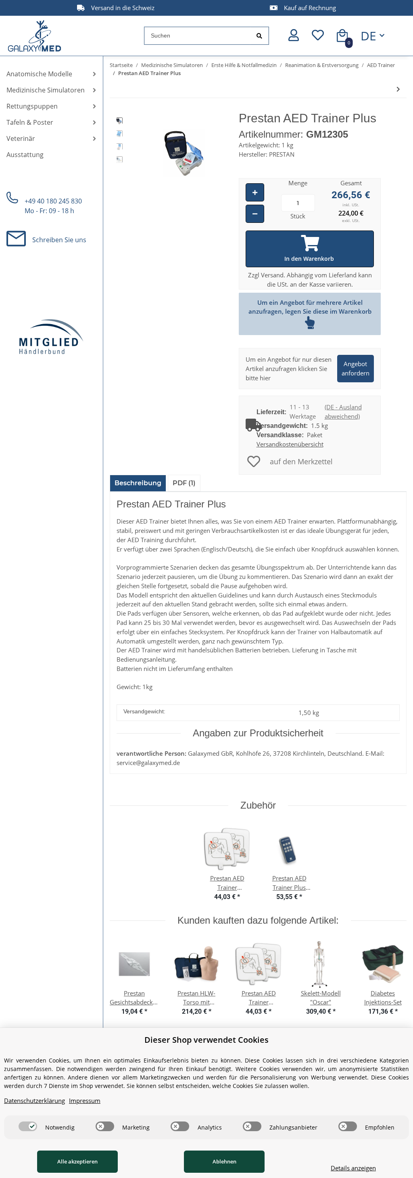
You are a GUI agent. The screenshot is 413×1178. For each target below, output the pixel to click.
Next (206, 153)
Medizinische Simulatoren (45, 90)
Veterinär (20, 138)
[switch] (28, 1126)
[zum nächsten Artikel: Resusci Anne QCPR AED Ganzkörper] (398, 89)
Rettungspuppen (32, 106)
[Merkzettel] (317, 35)
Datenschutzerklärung (34, 1100)
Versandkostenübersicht (290, 444)
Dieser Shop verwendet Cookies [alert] (206, 1039)
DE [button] (368, 35)
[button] (293, 35)
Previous (162, 153)
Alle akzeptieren (77, 1161)
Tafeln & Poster (29, 122)
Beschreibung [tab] (138, 483)
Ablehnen (224, 1161)
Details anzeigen (353, 1168)
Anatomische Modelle (39, 73)
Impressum (84, 1100)
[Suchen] (259, 35)
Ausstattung (25, 154)
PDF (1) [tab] (184, 483)
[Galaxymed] (34, 36)
